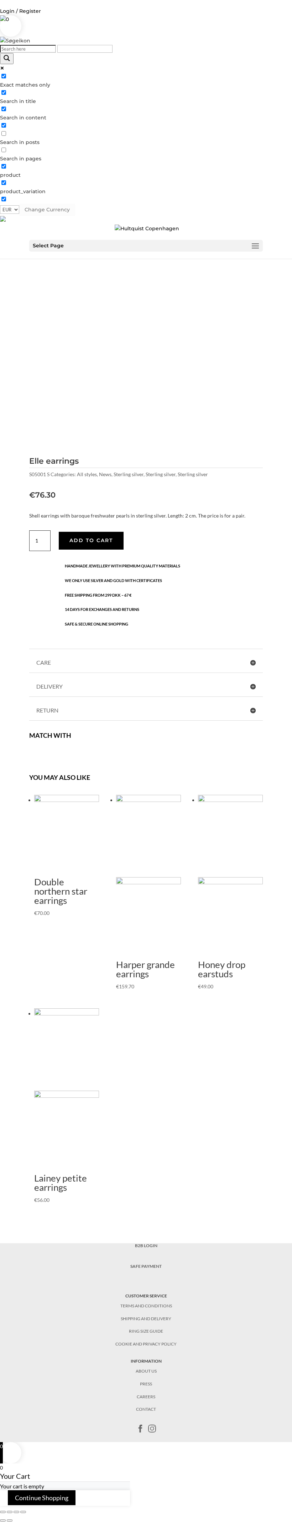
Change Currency (47, 209)
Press (146, 1383)
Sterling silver (129, 474)
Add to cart (91, 540)
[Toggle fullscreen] (16, 1512)
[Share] (9, 1512)
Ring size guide (146, 1331)
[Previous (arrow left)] (3, 1520)
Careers (146, 1396)
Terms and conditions (146, 1305)
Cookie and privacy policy (146, 1344)
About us (146, 1371)
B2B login (146, 1245)
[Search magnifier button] (7, 58)
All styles (87, 474)
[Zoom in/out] (23, 1512)
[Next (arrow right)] (9, 1520)
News (105, 474)
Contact (146, 1409)
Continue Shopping (41, 1498)
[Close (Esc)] (3, 1512)
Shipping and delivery (146, 1318)
